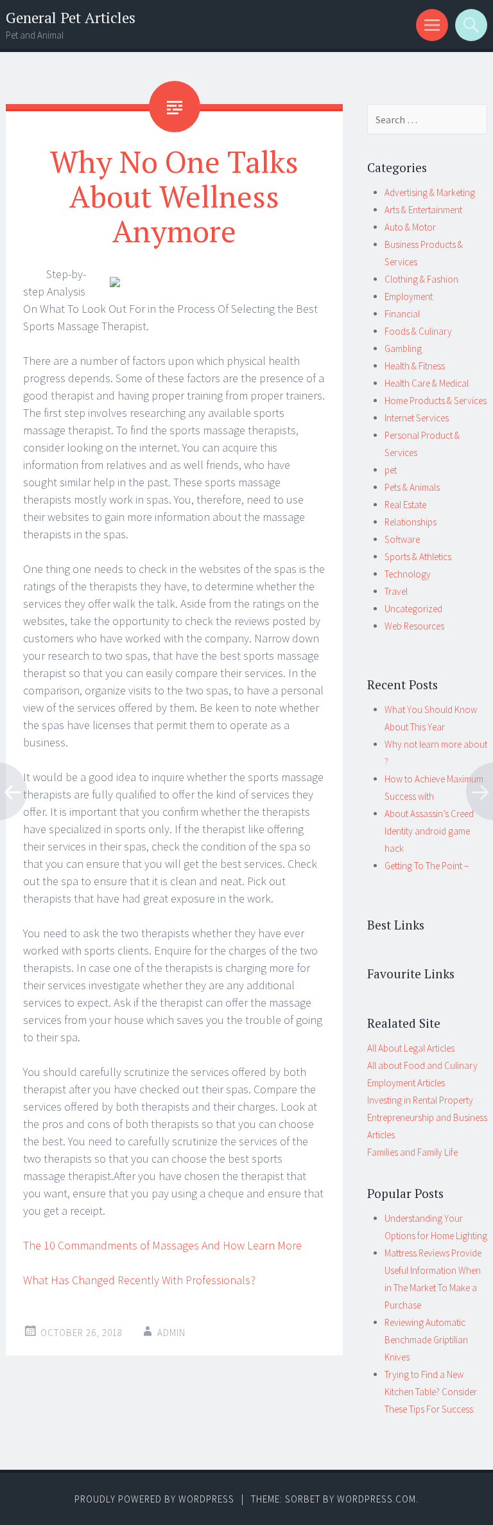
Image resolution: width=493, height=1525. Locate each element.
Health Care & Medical (427, 383)
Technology (408, 574)
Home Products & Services (436, 400)
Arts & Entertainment (423, 210)
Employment (409, 296)
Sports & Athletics (418, 557)
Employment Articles (406, 1083)
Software (402, 539)
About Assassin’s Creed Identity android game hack (429, 830)
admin (171, 1333)
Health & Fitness (415, 366)
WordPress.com (376, 1499)
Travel (396, 591)
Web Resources (414, 626)
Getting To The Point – (427, 865)
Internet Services (417, 418)
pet (391, 470)
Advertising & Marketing (430, 192)
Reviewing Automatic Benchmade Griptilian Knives (426, 1339)
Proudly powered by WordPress (154, 1499)
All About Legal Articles (410, 1048)
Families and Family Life (412, 1152)
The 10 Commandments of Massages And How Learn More (162, 1245)
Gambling (403, 348)
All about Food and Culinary (422, 1065)
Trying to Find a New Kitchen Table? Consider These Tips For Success (431, 1391)
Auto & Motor (410, 227)
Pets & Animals (412, 487)
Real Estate (405, 504)
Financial (402, 314)
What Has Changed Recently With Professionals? (139, 1280)
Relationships (411, 522)
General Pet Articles (70, 18)
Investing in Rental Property (420, 1100)
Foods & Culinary (418, 331)
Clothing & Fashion (421, 279)
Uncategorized (413, 609)
